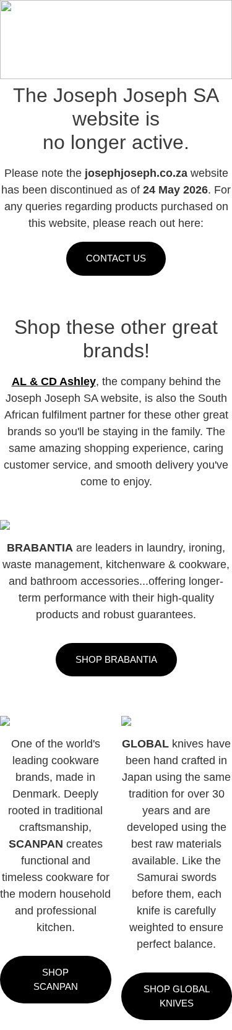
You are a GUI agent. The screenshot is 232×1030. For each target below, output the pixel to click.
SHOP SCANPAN (55, 979)
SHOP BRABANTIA (116, 659)
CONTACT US (116, 258)
